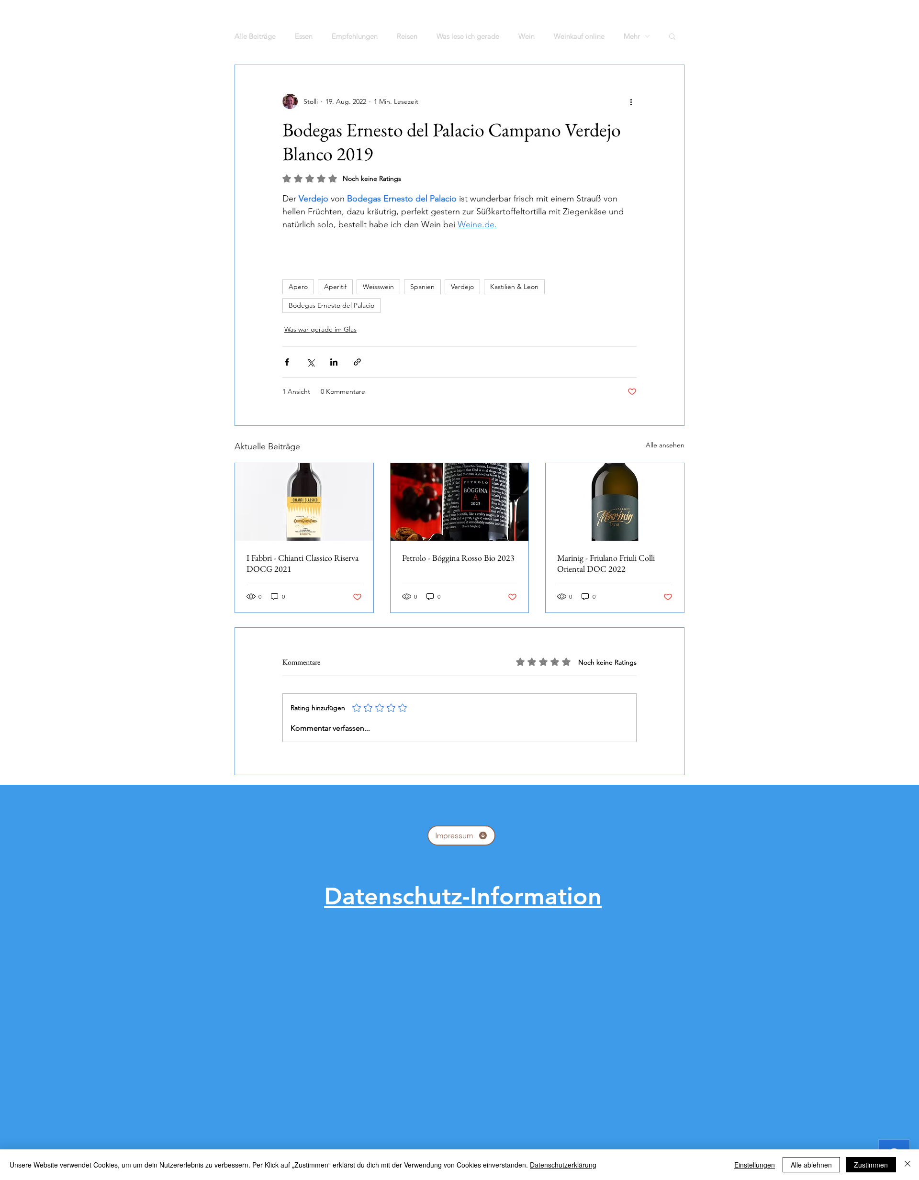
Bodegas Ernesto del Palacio (331, 305)
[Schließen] (907, 1164)
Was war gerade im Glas (320, 329)
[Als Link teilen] (357, 362)
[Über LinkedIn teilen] (333, 362)
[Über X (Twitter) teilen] (310, 362)
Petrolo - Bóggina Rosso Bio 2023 (458, 557)
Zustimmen (871, 1164)
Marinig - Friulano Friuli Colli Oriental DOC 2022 (606, 563)
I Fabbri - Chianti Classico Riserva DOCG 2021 (303, 563)
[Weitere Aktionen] (631, 101)
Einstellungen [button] (754, 1164)
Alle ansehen (665, 445)
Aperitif (335, 286)
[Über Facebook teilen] (286, 362)
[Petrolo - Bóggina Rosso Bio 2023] (460, 502)
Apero (298, 286)
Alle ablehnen (811, 1164)
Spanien (422, 286)
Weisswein (378, 286)
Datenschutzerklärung (563, 1164)
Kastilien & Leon (514, 286)
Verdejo (462, 286)
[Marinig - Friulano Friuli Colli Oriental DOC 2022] (615, 502)
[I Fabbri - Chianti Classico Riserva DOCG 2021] (304, 502)
